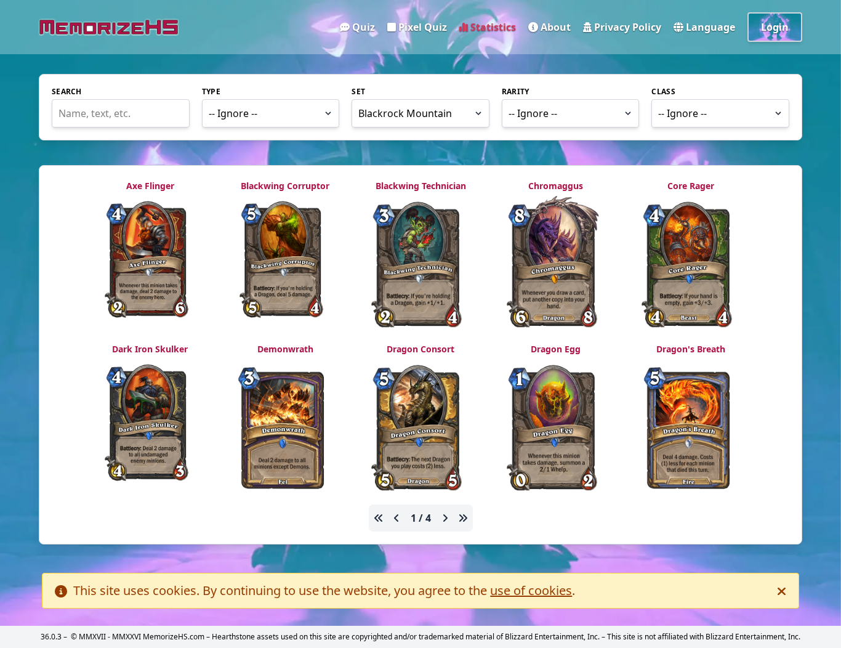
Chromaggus (555, 186)
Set (358, 92)
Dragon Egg (556, 349)
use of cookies (531, 590)
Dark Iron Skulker (150, 349)
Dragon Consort (420, 349)
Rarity (515, 92)
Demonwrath (285, 349)
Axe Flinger (150, 186)
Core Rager (690, 186)
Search (67, 92)
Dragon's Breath (690, 349)
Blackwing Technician (421, 186)
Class (663, 92)
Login (775, 27)
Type (211, 92)
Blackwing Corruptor (285, 186)
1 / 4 (421, 518)
